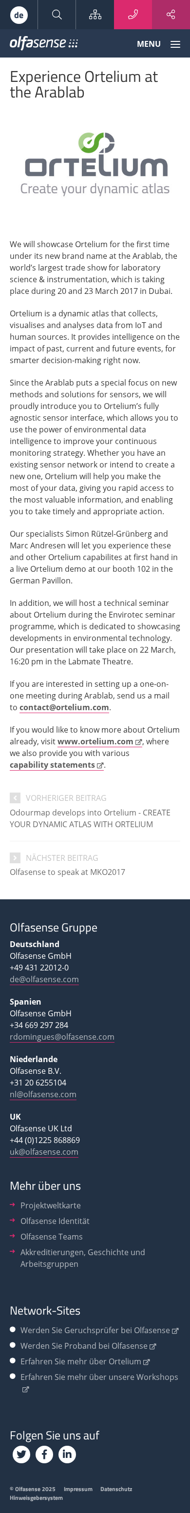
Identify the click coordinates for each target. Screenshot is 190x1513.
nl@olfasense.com (43, 1094)
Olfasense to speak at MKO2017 (67, 872)
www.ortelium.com (95, 741)
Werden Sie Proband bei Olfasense (84, 1345)
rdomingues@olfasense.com (62, 1036)
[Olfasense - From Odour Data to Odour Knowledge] (44, 45)
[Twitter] (21, 1454)
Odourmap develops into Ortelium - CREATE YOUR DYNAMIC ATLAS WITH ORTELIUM (90, 818)
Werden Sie (95, 1330)
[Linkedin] (67, 1454)
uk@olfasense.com (44, 1151)
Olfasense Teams (51, 1236)
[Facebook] (44, 1454)
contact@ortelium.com (64, 707)
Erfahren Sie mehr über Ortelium (80, 1361)
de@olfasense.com (44, 979)
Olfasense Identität (55, 1221)
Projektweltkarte (50, 1205)
